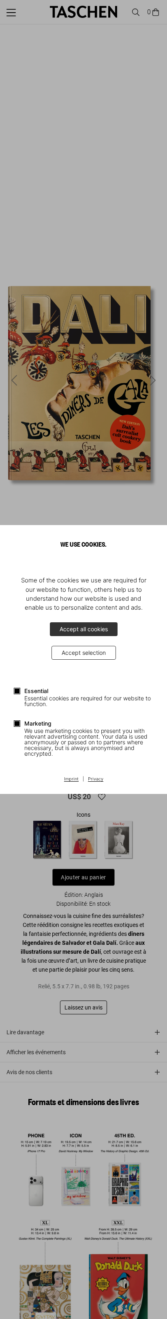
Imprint (71, 779)
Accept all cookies (84, 629)
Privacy (95, 779)
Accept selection (84, 652)
